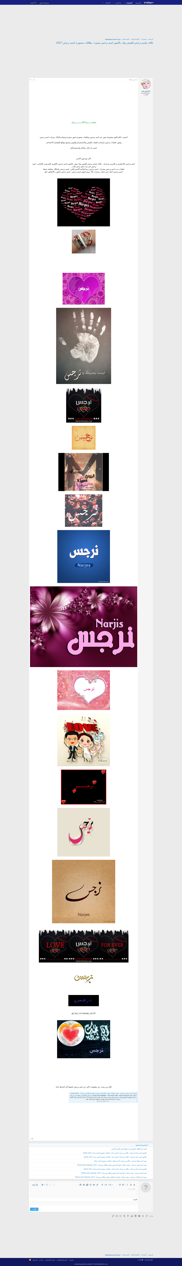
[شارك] (33, 80)
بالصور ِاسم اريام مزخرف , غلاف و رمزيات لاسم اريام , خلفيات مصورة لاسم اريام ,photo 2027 (115, 1169)
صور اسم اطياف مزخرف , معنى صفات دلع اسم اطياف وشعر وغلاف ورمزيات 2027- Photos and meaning (111, 1177)
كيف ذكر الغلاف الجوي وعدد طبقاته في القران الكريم (129, 1149)
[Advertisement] (91, 20)
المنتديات (129, 3)
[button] (124, 3)
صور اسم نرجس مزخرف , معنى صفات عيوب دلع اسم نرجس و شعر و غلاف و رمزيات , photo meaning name (99, 1093)
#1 (31, 80)
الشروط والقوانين (62, 1260)
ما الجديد (118, 3)
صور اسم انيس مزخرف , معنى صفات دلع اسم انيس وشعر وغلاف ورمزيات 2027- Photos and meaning (112, 1165)
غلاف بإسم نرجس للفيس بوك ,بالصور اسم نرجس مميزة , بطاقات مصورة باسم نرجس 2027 (104, 42)
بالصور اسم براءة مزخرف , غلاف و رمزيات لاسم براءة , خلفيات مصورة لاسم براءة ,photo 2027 (115, 1153)
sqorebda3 (148, 1260)
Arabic (140, 1260)
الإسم (135, 1199)
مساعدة (41, 1260)
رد (30, 1138)
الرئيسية (138, 3)
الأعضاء (108, 3)
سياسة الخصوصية (50, 1260)
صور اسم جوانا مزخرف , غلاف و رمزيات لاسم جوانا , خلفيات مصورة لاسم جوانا (120, 1161)
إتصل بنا (71, 1260)
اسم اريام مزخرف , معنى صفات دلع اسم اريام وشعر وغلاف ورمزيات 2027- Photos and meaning (114, 1173)
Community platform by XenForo (91, 1264)
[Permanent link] (84, 125)
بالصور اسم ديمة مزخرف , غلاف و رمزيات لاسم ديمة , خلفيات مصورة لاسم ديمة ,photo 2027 (115, 1157)
